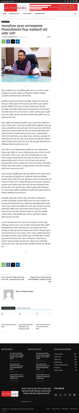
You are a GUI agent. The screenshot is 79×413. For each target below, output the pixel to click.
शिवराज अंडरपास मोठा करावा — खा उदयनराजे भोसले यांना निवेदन (43, 327)
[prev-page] (2, 333)
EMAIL (30, 401)
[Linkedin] (18, 41)
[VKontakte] (74, 395)
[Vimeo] (73, 1)
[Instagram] (68, 1)
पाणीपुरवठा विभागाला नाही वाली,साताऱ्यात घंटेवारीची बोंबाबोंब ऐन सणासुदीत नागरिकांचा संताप (39, 279)
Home (3, 19)
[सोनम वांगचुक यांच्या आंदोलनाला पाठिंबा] (9, 318)
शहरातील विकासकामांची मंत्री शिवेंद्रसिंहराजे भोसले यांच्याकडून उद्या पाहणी (26, 327)
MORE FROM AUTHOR (23, 308)
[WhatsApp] (3, 41)
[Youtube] (76, 1)
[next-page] (6, 333)
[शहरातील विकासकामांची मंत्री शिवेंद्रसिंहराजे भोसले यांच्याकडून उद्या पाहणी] (26, 318)
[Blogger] (56, 395)
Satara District (11, 19)
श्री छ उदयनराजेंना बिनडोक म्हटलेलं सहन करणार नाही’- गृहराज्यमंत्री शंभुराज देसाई (13, 278)
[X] (71, 1)
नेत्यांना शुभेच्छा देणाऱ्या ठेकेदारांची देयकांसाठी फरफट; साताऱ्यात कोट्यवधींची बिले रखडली (16, 366)
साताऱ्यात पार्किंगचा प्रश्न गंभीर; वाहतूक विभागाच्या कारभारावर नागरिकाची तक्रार (16, 377)
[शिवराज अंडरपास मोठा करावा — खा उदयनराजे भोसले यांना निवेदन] (43, 318)
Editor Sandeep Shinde (10, 37)
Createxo (4, 411)
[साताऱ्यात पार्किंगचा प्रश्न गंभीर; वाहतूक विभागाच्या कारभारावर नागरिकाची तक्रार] (4, 376)
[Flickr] (65, 395)
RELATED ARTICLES (8, 308)
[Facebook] (65, 1)
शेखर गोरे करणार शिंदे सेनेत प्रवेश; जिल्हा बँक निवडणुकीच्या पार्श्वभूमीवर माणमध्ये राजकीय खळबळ (17, 356)
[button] (75, 13)
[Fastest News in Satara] (15, 7)
